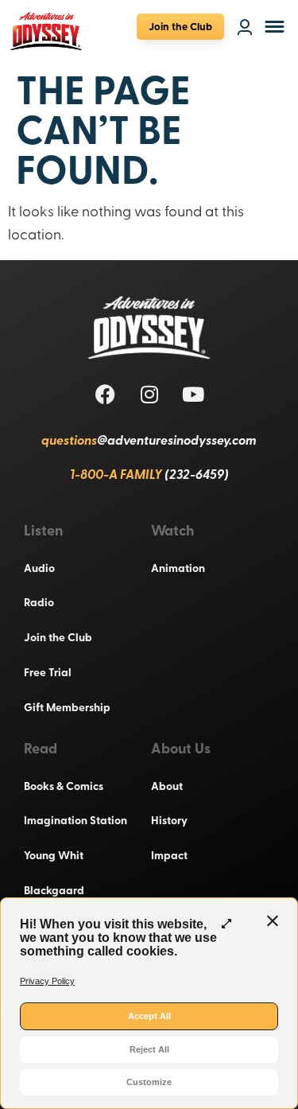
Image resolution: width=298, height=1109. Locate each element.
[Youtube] (193, 394)
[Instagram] (149, 394)
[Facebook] (106, 394)
